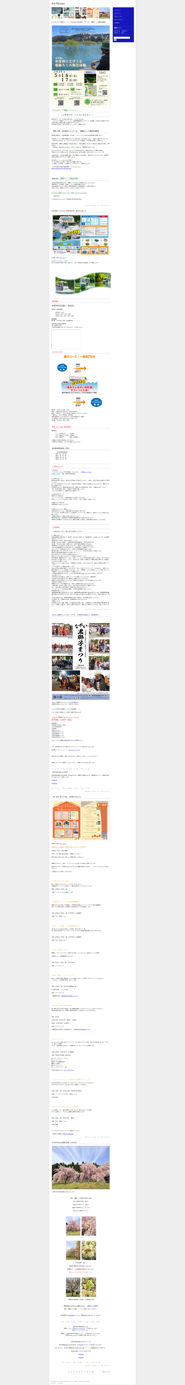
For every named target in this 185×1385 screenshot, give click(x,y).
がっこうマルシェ (69, 1070)
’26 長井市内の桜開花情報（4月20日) (64, 1142)
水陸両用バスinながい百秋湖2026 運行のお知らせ (69, 211)
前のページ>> (106, 1372)
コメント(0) (100, 205)
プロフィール (118, 16)
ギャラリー (117, 13)
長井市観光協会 (58, 4)
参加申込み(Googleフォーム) (70, 996)
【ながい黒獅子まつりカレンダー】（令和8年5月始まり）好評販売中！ (76, 615)
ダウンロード (63, 257)
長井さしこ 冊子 (119, 33)
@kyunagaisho (69, 1134)
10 (92, 1372)
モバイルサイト (118, 19)
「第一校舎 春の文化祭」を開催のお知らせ (66, 797)
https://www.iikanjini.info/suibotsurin (61, 168)
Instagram (54, 783)
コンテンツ (107, 205)
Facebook (54, 780)
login (75, 1381)
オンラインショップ (74, 750)
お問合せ (116, 23)
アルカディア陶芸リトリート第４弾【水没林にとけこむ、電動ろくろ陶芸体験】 (79, 22)
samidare (87, 1381)
